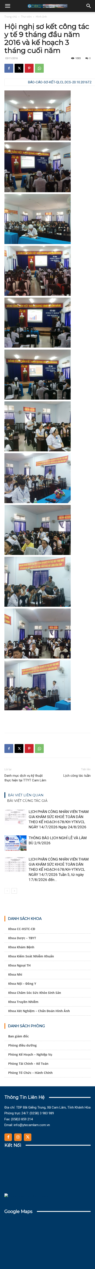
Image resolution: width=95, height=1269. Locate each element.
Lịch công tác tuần (77, 776)
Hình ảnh (41, 16)
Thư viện (26, 16)
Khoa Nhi (15, 974)
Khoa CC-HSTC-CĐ (21, 929)
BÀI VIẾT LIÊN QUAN (26, 795)
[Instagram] (18, 1137)
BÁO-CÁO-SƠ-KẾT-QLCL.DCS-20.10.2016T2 (59, 82)
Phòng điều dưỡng (22, 1045)
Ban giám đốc (18, 1036)
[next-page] (14, 891)
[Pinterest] (29, 68)
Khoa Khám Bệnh (21, 947)
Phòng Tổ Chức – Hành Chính (30, 1073)
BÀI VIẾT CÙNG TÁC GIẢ (27, 801)
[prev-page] (7, 891)
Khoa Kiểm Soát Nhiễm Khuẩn (31, 956)
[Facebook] (8, 68)
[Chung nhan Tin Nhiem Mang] (26, 1196)
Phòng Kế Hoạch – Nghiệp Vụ (30, 1054)
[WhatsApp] (39, 68)
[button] (7, 6)
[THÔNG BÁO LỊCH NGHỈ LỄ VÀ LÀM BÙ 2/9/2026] (15, 843)
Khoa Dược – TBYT (22, 938)
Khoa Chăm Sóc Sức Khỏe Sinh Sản (34, 993)
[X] (19, 68)
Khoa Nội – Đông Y (22, 983)
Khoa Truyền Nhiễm (23, 1002)
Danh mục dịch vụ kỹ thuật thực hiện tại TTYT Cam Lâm (25, 778)
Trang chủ (10, 16)
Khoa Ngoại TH (19, 965)
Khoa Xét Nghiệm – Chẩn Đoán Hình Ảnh (39, 1011)
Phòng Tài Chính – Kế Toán (28, 1063)
